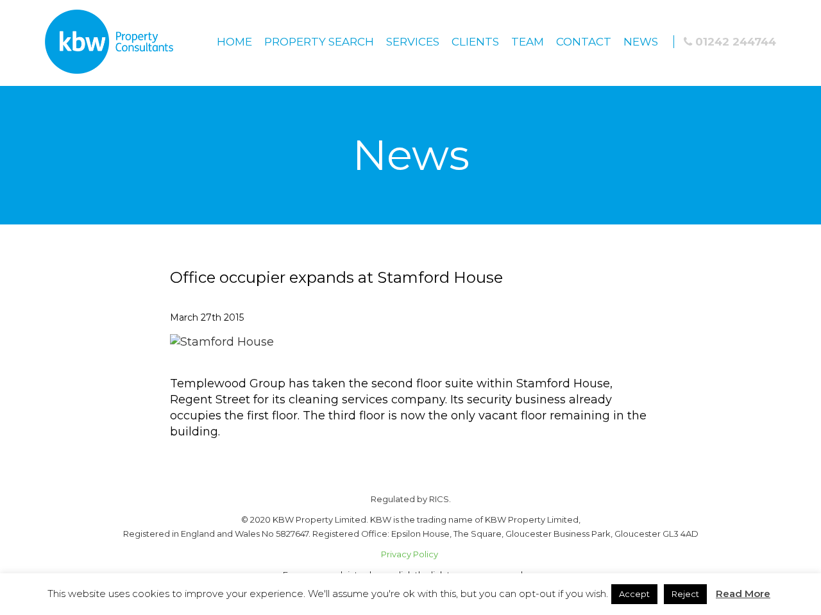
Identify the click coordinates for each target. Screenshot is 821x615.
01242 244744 (734, 41)
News (640, 41)
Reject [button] (685, 594)
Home (234, 41)
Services (412, 41)
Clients (475, 41)
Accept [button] (634, 594)
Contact (583, 41)
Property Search (319, 41)
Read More (743, 593)
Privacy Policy (410, 554)
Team (527, 41)
